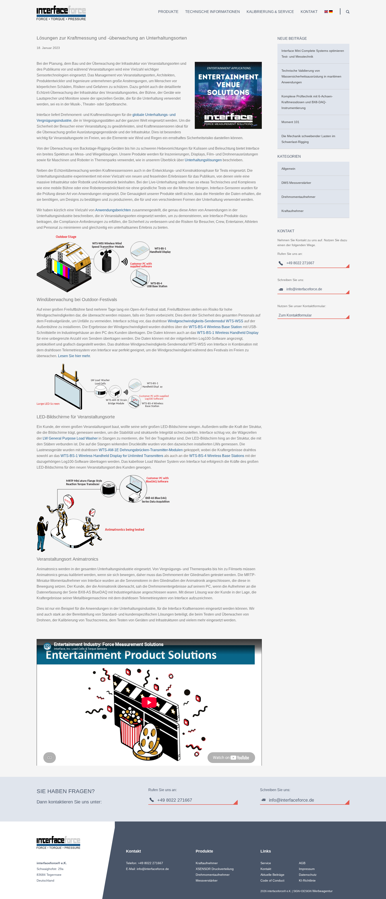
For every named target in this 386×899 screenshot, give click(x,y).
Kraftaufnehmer (292, 211)
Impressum (307, 869)
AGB (302, 863)
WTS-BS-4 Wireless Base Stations (216, 456)
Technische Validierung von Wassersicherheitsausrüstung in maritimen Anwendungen (311, 76)
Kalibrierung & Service (270, 12)
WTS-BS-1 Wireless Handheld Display (227, 333)
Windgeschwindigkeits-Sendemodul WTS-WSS (205, 321)
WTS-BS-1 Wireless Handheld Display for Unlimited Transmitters (112, 456)
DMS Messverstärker (296, 182)
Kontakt (309, 12)
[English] (326, 12)
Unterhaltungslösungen (203, 160)
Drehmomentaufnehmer (298, 197)
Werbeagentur (322, 891)
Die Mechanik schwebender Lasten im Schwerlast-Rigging (308, 139)
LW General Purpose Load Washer (70, 438)
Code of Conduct (272, 880)
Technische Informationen (212, 12)
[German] (331, 12)
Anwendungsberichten (113, 210)
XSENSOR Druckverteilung (215, 869)
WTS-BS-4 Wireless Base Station (215, 327)
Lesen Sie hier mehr (74, 356)
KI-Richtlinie (307, 880)
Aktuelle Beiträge (272, 874)
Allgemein (288, 168)
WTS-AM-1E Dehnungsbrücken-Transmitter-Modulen (141, 450)
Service (265, 863)
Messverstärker (207, 880)
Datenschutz (308, 874)
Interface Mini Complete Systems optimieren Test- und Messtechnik (312, 53)
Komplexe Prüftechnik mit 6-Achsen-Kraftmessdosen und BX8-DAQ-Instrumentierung (307, 102)
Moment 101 (290, 122)
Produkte (168, 12)
